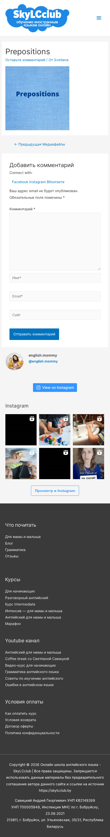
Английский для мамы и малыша (33, 617)
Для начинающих (20, 591)
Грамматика (15, 550)
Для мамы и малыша (23, 537)
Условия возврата (20, 720)
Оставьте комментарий (25, 60)
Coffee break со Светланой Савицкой (37, 659)
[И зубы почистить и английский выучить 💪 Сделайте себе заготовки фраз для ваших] (88, 429)
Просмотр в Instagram (55, 491)
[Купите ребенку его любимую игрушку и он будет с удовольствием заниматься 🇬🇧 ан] (54, 429)
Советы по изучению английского (34, 678)
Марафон (13, 624)
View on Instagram (58, 387)
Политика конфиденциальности (32, 733)
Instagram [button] (38, 182)
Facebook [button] (20, 182)
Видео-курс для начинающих (30, 665)
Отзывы (11, 556)
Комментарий (22, 209)
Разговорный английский (26, 598)
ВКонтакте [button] (55, 182)
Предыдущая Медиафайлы (39, 144)
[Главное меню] (99, 18)
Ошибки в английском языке (29, 685)
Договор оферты (19, 726)
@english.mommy (43, 361)
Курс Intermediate (20, 604)
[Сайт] (55, 316)
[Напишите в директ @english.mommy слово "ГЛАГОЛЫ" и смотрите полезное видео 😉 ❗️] (21, 429)
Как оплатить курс (21, 713)
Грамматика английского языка (32, 672)
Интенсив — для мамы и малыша (33, 611)
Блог (9, 543)
